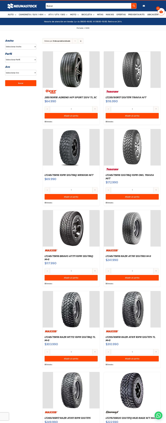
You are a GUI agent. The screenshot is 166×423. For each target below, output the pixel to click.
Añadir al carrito (71, 116)
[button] (158, 415)
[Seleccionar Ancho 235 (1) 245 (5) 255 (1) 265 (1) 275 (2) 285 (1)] (20, 47)
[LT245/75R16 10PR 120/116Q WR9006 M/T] (71, 147)
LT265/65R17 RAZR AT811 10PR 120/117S (68, 418)
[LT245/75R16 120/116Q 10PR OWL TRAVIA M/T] (132, 147)
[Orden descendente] (80, 41)
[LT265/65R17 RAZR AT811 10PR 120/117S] (71, 390)
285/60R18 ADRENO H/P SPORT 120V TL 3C (71, 97)
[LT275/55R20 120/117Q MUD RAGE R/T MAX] (132, 390)
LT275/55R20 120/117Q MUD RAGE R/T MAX (131, 418)
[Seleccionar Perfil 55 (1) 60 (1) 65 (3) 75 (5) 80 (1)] (20, 60)
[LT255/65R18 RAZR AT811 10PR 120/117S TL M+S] (132, 309)
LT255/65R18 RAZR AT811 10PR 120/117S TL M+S (130, 338)
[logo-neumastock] (22, 3)
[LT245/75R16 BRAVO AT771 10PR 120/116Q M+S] (71, 228)
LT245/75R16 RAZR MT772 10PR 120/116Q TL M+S (70, 338)
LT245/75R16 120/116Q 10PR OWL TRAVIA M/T (130, 176)
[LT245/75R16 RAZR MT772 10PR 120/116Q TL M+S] (71, 309)
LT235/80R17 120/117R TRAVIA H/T (126, 97)
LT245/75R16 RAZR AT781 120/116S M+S (128, 256)
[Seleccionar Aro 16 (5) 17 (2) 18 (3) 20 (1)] (20, 73)
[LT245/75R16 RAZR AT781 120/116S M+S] (132, 228)
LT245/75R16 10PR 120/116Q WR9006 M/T (69, 175)
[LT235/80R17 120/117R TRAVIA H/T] (132, 69)
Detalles (49, 121)
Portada (80, 28)
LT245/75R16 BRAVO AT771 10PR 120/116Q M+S (69, 257)
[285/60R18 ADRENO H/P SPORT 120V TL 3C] (71, 69)
